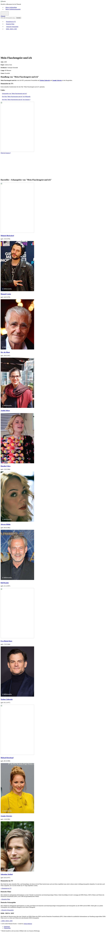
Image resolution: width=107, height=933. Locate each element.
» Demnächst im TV (6, 888)
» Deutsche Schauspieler (7, 910)
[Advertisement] (51, 43)
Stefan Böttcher (28, 923)
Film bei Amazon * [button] (6, 153)
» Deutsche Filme (5, 899)
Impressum (7, 926)
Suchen (18, 17)
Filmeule (3, 16)
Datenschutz (7, 928)
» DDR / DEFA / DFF (7, 921)
